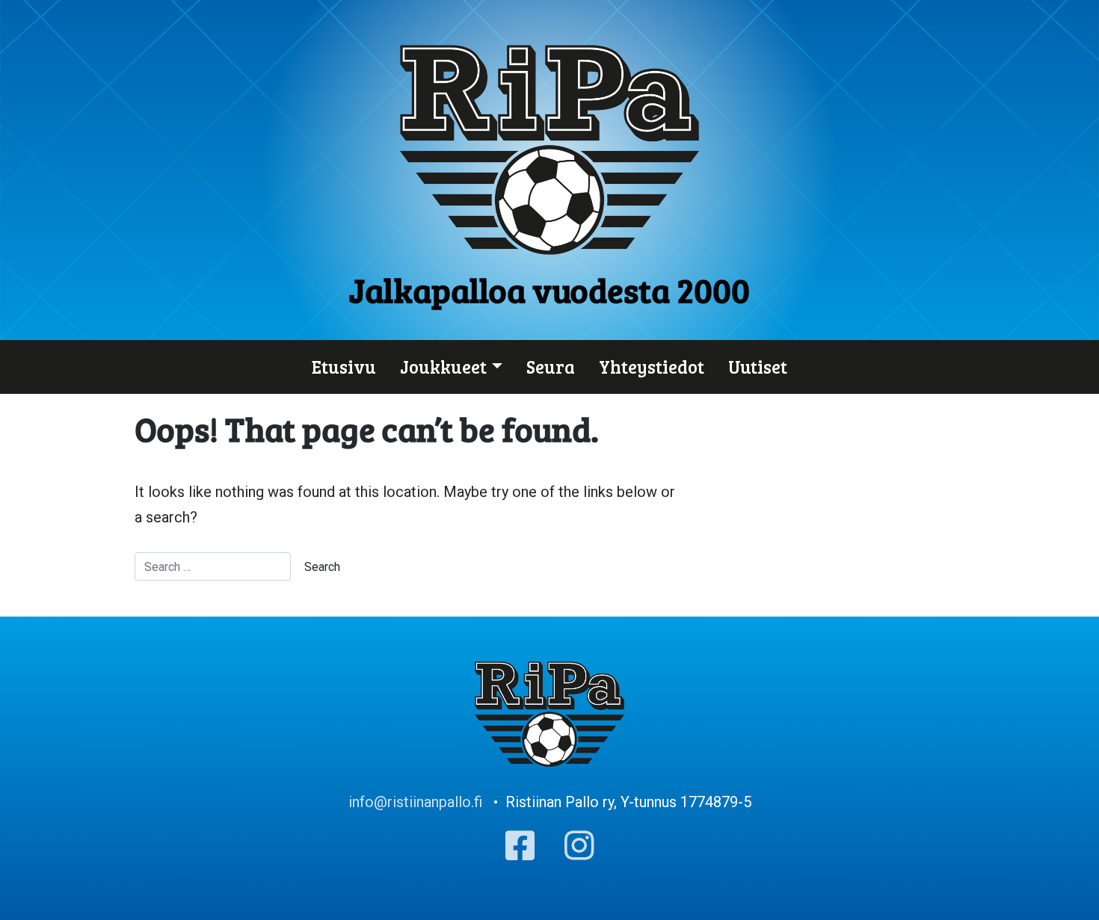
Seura (550, 366)
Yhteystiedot (651, 366)
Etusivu (344, 366)
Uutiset (757, 366)
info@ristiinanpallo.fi (415, 802)
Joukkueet (443, 366)
